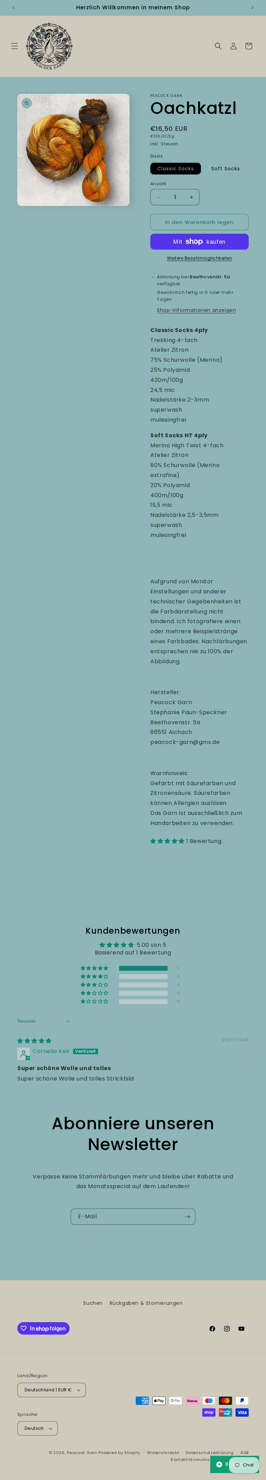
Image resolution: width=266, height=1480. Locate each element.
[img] (34, 1041)
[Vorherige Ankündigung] (13, 7)
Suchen (93, 1303)
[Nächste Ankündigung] (252, 7)
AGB (244, 1452)
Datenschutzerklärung (210, 1452)
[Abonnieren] (187, 1217)
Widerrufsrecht (163, 1452)
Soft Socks (225, 168)
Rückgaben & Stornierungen (146, 1303)
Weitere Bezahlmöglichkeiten (199, 258)
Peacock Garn (82, 1452)
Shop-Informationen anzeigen (196, 310)
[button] (14, 46)
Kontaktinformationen (194, 1459)
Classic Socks (175, 168)
